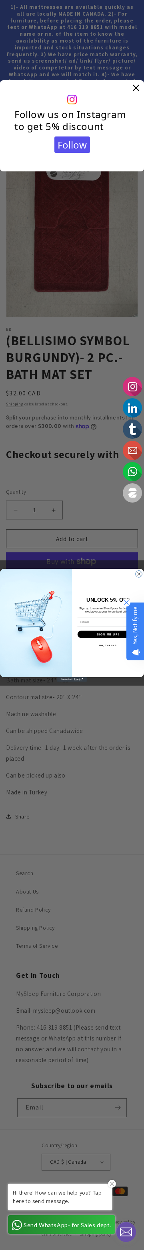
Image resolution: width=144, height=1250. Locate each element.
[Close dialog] (139, 573)
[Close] (136, 88)
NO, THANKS (108, 645)
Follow (72, 144)
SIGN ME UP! (108, 633)
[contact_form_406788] (126, 1232)
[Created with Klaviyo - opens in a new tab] (72, 679)
